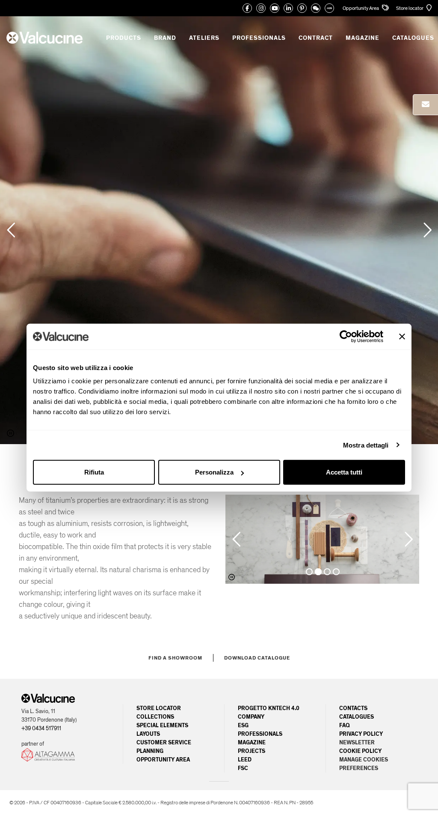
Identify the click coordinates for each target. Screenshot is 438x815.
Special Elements (162, 725)
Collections (155, 717)
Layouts (148, 734)
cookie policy (360, 751)
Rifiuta (94, 472)
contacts (353, 708)
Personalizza (214, 472)
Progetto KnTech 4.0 (268, 708)
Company (251, 717)
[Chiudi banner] (402, 336)
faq (344, 725)
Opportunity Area (361, 8)
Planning (149, 751)
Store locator (410, 8)
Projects (251, 751)
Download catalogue (257, 657)
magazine (252, 742)
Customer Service (163, 742)
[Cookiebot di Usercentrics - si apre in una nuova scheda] (345, 336)
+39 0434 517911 (41, 728)
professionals (260, 734)
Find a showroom (175, 657)
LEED (245, 760)
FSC (243, 768)
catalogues (356, 717)
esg (243, 725)
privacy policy (361, 734)
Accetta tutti (344, 472)
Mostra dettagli (366, 444)
